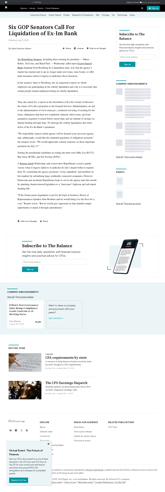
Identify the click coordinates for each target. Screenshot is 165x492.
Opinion (23, 8)
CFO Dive (38, 2)
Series (132, 15)
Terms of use (70, 482)
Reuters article (27, 163)
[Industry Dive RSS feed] (27, 430)
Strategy (105, 15)
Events (41, 8)
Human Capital (55, 15)
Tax (113, 15)
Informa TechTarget (94, 470)
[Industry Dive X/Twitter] (21, 430)
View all (119, 157)
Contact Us (45, 436)
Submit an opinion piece (85, 436)
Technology (122, 15)
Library (32, 8)
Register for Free (18, 480)
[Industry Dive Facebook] (16, 430)
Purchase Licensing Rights (52, 445)
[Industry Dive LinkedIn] (10, 430)
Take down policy (85, 482)
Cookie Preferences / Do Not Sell (110, 482)
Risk (97, 15)
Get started (56, 318)
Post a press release (133, 157)
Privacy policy (56, 482)
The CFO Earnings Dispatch (66, 383)
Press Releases (52, 8)
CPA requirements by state (66, 357)
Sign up (155, 8)
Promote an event (132, 203)
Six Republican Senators (30, 59)
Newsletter (45, 440)
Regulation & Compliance (82, 15)
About (42, 427)
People (66, 15)
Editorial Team (46, 431)
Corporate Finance (38, 15)
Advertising (79, 427)
